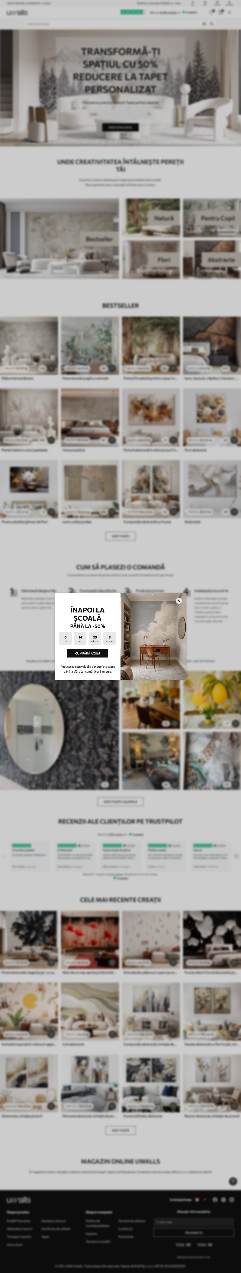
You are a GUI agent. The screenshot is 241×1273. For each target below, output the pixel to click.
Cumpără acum (87, 653)
